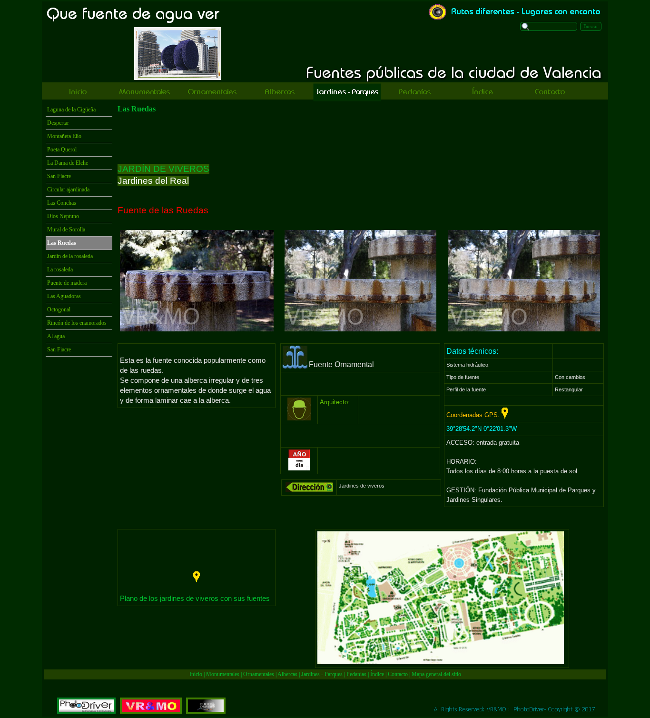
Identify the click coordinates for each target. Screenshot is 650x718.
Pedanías (356, 674)
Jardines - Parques (322, 674)
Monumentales (223, 674)
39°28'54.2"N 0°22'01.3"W (481, 428)
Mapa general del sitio (436, 674)
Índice (377, 674)
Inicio (195, 674)
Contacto (398, 674)
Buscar (590, 26)
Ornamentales (258, 674)
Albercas (287, 674)
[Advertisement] (360, 138)
